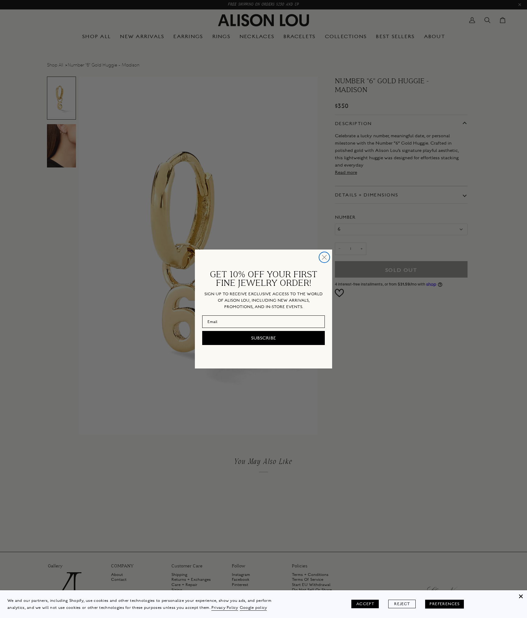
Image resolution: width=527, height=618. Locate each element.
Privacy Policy (224, 607)
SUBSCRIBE (263, 338)
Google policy (253, 607)
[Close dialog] (324, 257)
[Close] (521, 596)
